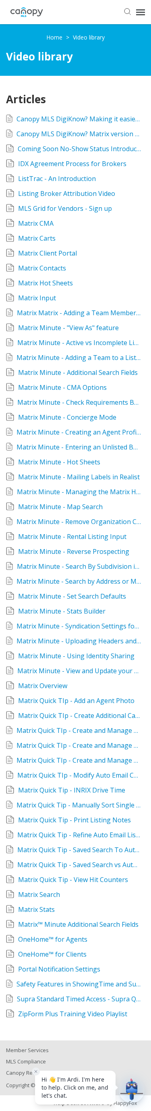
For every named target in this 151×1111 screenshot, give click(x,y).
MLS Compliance (26, 1061)
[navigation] (140, 12)
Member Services (27, 1050)
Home (55, 37)
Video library (89, 37)
